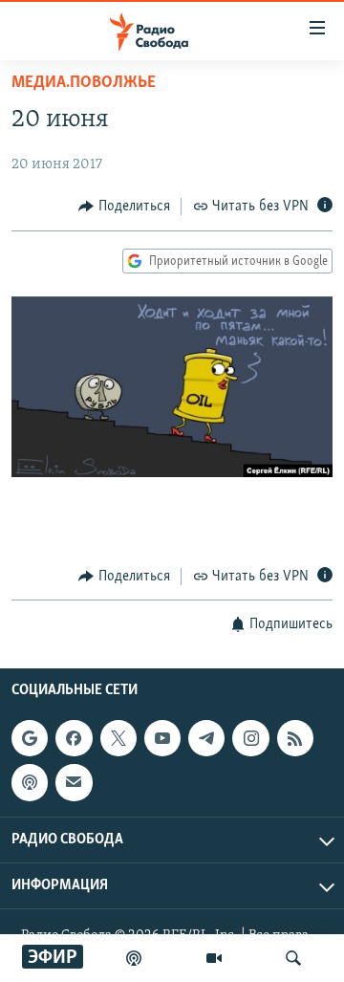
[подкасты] (133, 958)
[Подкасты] (29, 782)
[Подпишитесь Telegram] (206, 738)
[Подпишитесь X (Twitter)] (118, 738)
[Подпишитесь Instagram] (250, 738)
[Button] (124, 206)
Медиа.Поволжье (83, 83)
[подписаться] (73, 782)
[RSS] (295, 738)
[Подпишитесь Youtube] (162, 738)
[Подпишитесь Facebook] (73, 738)
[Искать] (293, 958)
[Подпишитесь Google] (29, 738)
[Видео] (214, 958)
